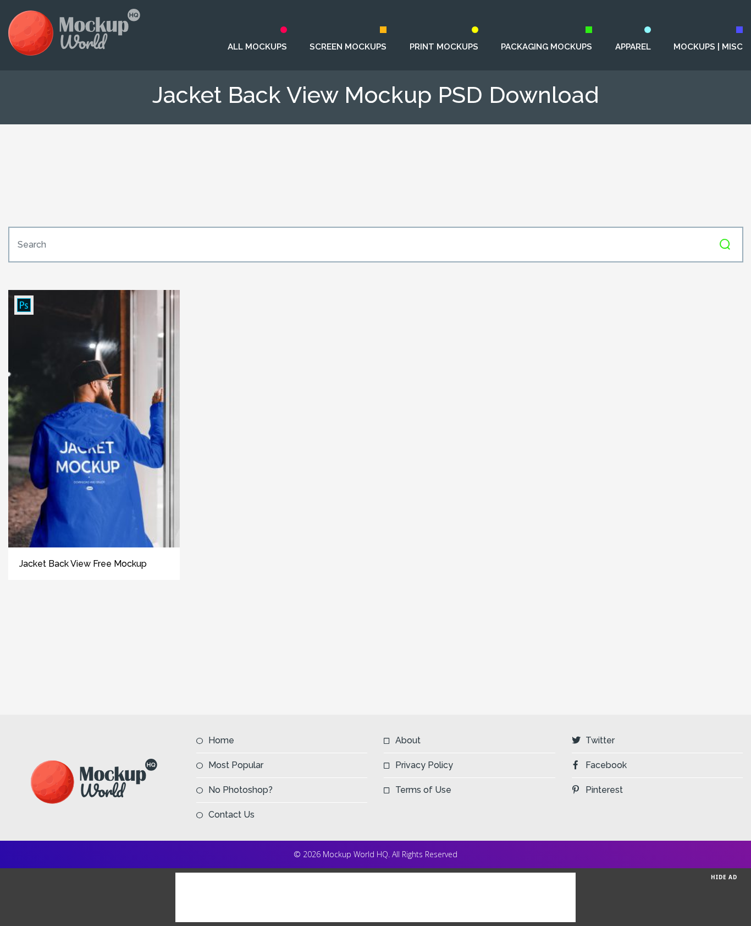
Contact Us (231, 814)
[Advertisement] (375, 175)
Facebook (606, 765)
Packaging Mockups (546, 47)
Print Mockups (444, 47)
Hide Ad (724, 877)
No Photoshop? (240, 790)
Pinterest (604, 790)
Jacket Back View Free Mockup (83, 563)
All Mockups (257, 47)
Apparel (632, 47)
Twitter (600, 740)
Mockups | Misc (708, 47)
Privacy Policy (424, 765)
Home (221, 740)
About (408, 740)
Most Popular (235, 765)
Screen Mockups (348, 47)
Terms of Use (423, 790)
